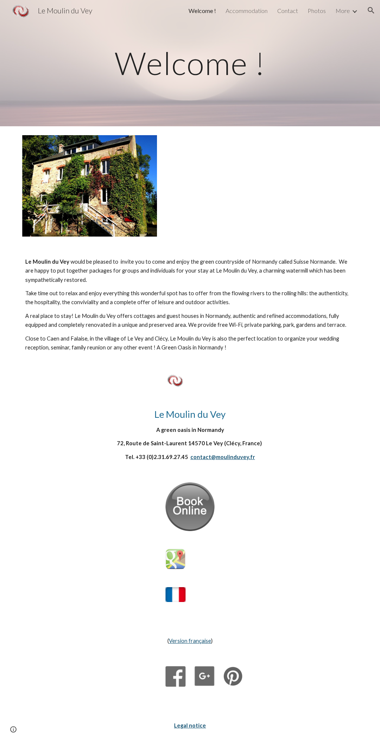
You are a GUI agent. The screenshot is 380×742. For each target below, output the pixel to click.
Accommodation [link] (247, 10)
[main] (190, 63)
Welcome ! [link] (202, 10)
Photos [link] (317, 10)
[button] (371, 10)
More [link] (342, 10)
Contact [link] (287, 10)
